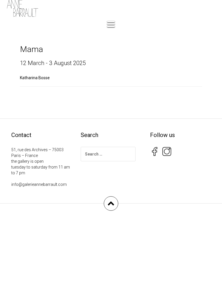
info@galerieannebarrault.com (39, 184)
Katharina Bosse (35, 77)
